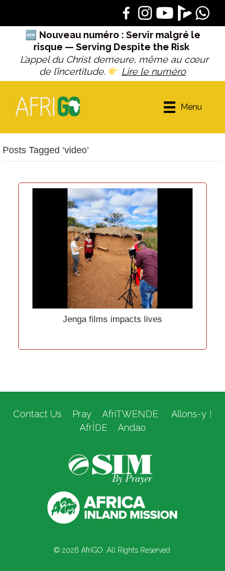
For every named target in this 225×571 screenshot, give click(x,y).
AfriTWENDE (130, 413)
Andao (132, 427)
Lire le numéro (153, 71)
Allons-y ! (190, 413)
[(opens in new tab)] (110, 469)
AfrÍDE (93, 427)
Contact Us (37, 413)
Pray (82, 413)
